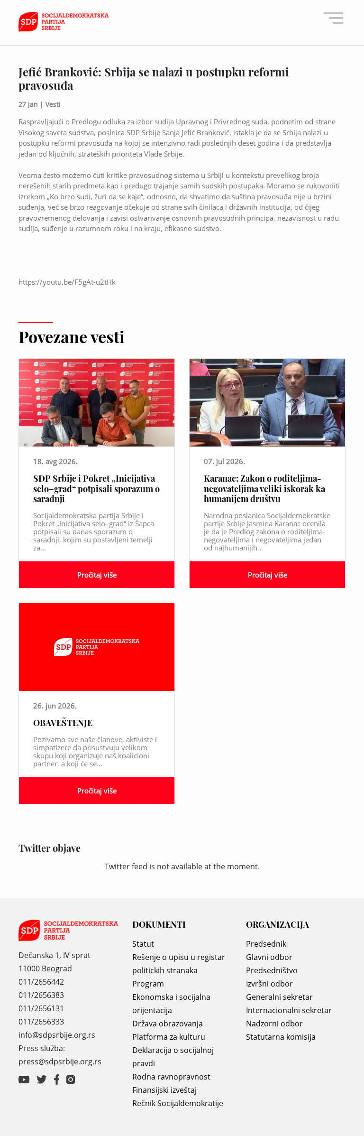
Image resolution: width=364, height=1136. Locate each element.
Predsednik (266, 944)
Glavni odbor (269, 957)
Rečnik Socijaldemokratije (177, 1103)
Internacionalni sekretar (289, 1010)
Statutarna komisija (281, 1037)
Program (148, 983)
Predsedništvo (272, 970)
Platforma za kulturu (168, 1037)
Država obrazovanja (167, 1023)
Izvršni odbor (269, 983)
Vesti (53, 104)
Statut (143, 944)
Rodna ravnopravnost (171, 1076)
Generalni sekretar (279, 997)
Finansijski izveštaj (164, 1090)
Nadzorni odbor (274, 1023)
